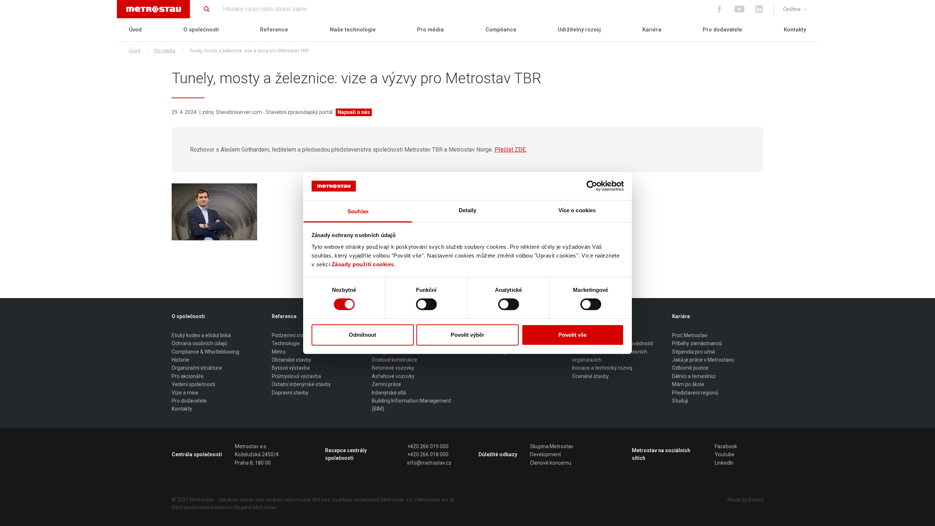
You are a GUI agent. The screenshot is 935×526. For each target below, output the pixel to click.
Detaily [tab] (468, 210)
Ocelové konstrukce (394, 360)
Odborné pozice (690, 368)
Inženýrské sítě (389, 393)
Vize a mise (185, 393)
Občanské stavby (291, 360)
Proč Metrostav (689, 335)
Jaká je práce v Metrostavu (703, 360)
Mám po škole (688, 384)
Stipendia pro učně (693, 352)
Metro (279, 352)
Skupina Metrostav (551, 446)
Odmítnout (362, 335)
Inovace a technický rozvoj (602, 368)
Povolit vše (572, 335)
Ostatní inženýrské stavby (301, 384)
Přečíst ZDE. (511, 149)
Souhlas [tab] (358, 211)
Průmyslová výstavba (296, 376)
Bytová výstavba (291, 368)
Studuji (680, 401)
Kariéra (651, 29)
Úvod (135, 29)
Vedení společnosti (193, 384)
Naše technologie (353, 29)
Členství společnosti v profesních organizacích (609, 356)
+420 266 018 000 (428, 454)
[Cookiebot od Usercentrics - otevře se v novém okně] (592, 185)
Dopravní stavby (290, 393)
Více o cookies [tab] (577, 210)
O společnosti (201, 29)
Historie (180, 360)
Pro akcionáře (187, 376)
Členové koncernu (550, 463)
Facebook (726, 446)
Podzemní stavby (292, 335)
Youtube (724, 454)
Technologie (286, 343)
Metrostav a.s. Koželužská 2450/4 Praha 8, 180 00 (257, 454)
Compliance (500, 29)
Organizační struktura (197, 368)
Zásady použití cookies (363, 264)
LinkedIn (724, 463)
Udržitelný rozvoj (579, 29)
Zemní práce (386, 384)
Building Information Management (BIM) (411, 405)
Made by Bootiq (745, 500)
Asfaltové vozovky (393, 376)
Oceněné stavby (590, 376)
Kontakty (795, 29)
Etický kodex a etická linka (201, 335)
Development (545, 454)
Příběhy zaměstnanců (697, 343)
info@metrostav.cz (429, 463)
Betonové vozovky (393, 368)
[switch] (426, 304)
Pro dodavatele (722, 29)
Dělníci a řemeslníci (693, 376)
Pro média (430, 29)
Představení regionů (695, 393)
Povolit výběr (467, 335)
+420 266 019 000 (428, 446)
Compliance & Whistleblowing (205, 352)
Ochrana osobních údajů (199, 343)
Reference (274, 29)
